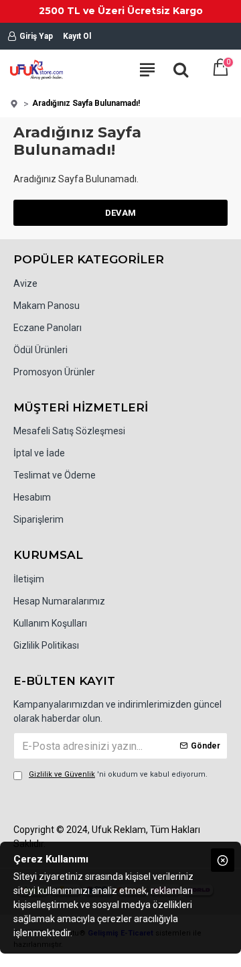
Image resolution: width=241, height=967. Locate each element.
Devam (120, 213)
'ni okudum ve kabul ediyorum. (118, 774)
